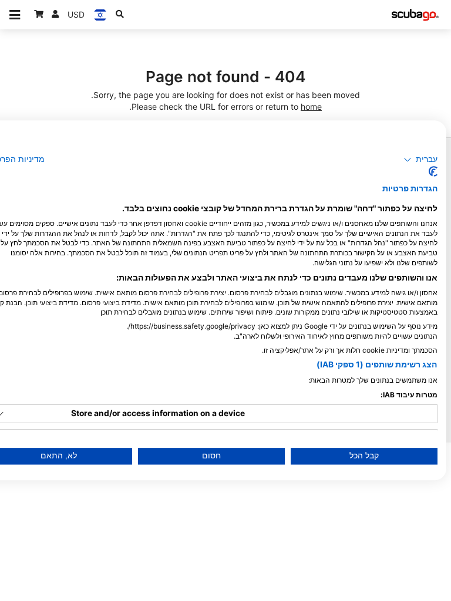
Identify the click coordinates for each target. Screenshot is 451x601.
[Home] (415, 15)
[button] (420, 160)
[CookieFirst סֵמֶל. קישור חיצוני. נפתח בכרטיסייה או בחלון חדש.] (433, 172)
